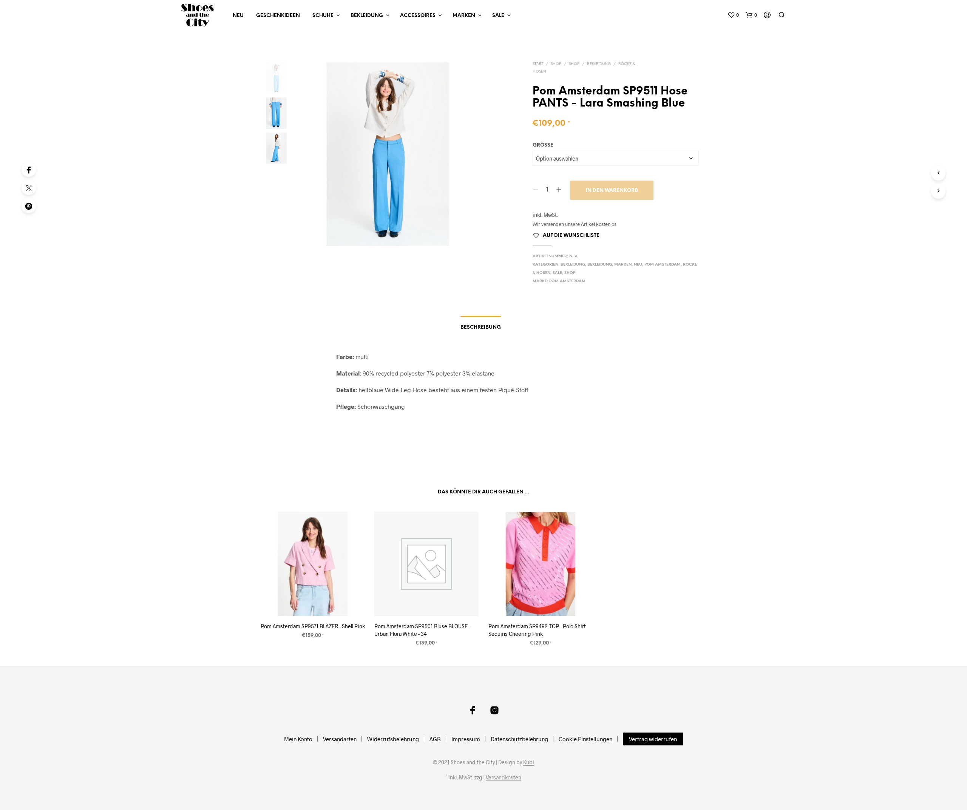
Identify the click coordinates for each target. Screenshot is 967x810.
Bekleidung (367, 15)
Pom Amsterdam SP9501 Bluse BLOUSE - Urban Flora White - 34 (422, 630)
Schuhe (323, 15)
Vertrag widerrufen (653, 739)
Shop (556, 64)
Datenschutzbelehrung (519, 739)
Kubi (528, 762)
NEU (238, 15)
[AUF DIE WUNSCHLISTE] (312, 602)
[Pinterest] (29, 206)
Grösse (543, 145)
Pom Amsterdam (662, 265)
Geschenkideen (278, 15)
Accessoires (418, 15)
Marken (464, 15)
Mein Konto (298, 739)
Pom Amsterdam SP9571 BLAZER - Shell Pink (313, 626)
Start (538, 64)
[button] (733, 15)
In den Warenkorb (612, 190)
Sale (498, 15)
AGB (435, 739)
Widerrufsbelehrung (393, 739)
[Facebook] (29, 169)
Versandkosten (503, 777)
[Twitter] (29, 188)
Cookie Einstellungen (585, 739)
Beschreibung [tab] (480, 327)
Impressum (465, 739)
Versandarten (340, 739)
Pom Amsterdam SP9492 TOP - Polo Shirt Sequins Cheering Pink (537, 630)
